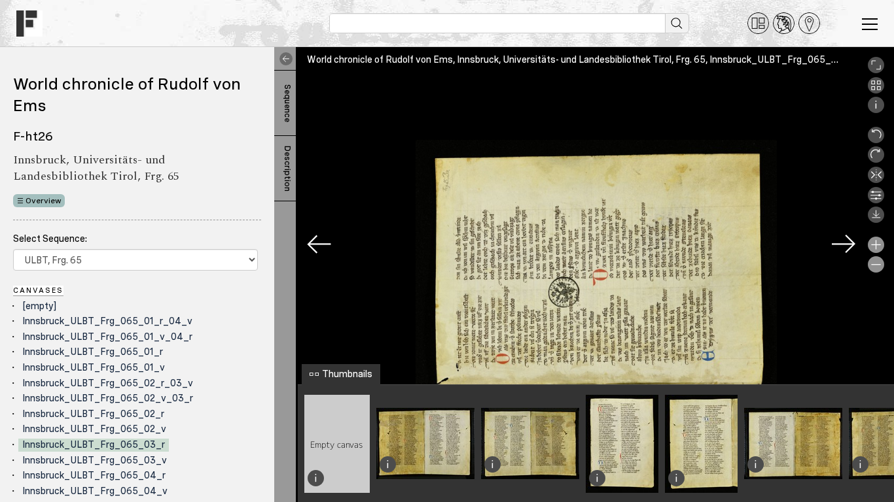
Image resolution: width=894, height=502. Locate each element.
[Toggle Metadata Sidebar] (283, 58)
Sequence (287, 103)
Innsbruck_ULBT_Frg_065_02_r (93, 414)
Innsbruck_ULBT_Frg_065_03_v (94, 460)
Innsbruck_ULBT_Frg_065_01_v (93, 367)
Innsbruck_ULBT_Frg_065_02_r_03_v (107, 383)
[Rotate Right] (876, 159)
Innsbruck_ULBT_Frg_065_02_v (94, 429)
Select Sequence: (50, 238)
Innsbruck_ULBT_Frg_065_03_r (93, 444)
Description (287, 169)
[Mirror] (876, 180)
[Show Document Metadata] (876, 110)
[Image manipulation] (876, 200)
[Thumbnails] (876, 90)
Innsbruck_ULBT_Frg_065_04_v (95, 491)
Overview (44, 200)
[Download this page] (876, 219)
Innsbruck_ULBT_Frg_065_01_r (92, 351)
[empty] (39, 306)
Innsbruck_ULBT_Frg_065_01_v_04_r (107, 336)
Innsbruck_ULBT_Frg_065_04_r (94, 475)
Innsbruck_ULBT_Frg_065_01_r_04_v (107, 321)
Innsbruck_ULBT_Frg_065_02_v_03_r (107, 398)
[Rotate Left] (876, 140)
